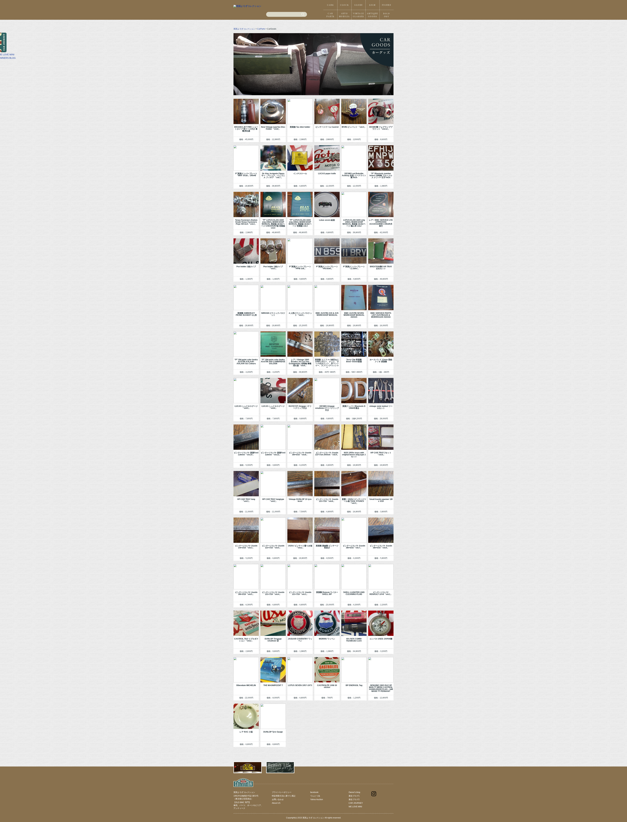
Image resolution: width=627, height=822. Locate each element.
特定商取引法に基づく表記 (283, 796)
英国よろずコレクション (244, 29)
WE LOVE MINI (355, 807)
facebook (314, 792)
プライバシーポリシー (281, 792)
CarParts (261, 29)
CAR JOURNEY (356, 803)
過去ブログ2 (354, 799)
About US (276, 803)
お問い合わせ (278, 799)
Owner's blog (354, 792)
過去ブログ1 (354, 796)
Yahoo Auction (316, 799)
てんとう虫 (315, 796)
